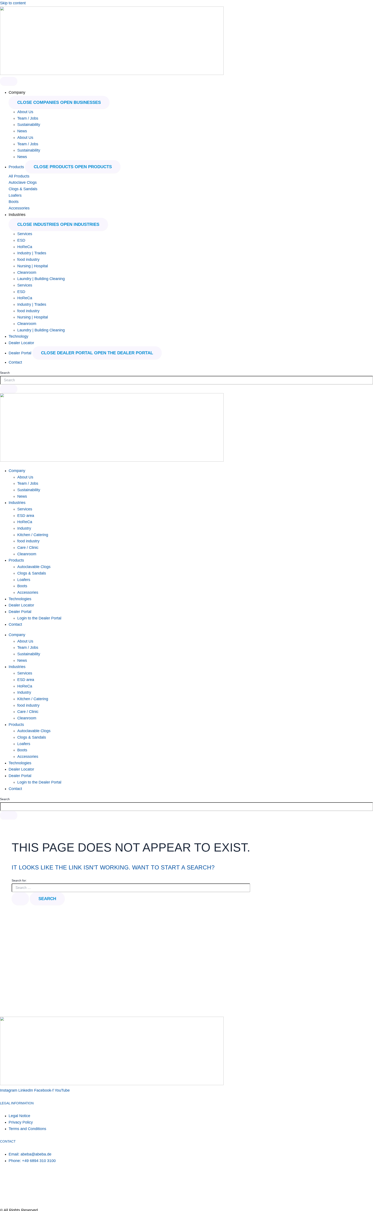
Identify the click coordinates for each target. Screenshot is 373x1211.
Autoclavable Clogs (34, 567)
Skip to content (13, 3)
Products (16, 560)
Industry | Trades (31, 253)
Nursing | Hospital (32, 266)
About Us (25, 112)
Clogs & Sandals (23, 189)
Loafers (15, 195)
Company (17, 471)
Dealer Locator (21, 605)
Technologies (20, 599)
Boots (14, 201)
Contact (15, 624)
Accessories (19, 208)
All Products (19, 176)
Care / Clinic (27, 547)
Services (24, 234)
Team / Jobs (27, 118)
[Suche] (8, 389)
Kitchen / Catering (32, 535)
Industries (17, 502)
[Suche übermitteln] (20, 898)
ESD (21, 240)
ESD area (25, 515)
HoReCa (24, 247)
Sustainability (28, 124)
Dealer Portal (20, 611)
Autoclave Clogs (23, 182)
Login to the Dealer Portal (39, 618)
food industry (28, 259)
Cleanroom (26, 272)
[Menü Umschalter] (8, 81)
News (22, 131)
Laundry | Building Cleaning (41, 279)
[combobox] (186, 380)
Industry (24, 528)
